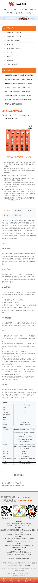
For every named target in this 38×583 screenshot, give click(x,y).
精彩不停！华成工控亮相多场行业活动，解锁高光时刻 (20, 83)
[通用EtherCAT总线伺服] (14, 483)
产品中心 (14, 9)
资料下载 (18, 215)
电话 (11, 578)
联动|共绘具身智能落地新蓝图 (13, 104)
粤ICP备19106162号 (24, 573)
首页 (4, 9)
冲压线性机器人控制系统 (14, 48)
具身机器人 (10, 44)
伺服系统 (9, 56)
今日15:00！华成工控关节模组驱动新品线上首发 (19, 100)
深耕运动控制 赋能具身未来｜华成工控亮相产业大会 (20, 79)
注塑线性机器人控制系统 (14, 32)
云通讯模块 (10, 60)
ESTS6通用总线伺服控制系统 (15, 485)
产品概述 (7, 210)
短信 (19, 578)
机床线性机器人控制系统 (14, 36)
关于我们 (19, 13)
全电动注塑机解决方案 (13, 64)
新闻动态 (9, 13)
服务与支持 (23, 9)
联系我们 (28, 13)
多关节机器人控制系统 (13, 40)
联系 (34, 578)
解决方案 (33, 9)
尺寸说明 (28, 210)
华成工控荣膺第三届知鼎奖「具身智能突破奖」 (18, 91)
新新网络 (22, 575)
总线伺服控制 (17, 220)
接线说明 (18, 210)
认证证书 (7, 215)
